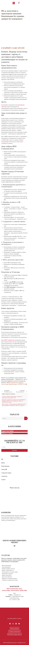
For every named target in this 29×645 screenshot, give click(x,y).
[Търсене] (26, 418)
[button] (14, 3)
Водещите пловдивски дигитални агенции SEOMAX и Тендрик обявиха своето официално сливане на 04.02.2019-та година (14, 401)
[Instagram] (13, 623)
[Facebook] (10, 623)
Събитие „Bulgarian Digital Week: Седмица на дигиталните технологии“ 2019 (12, 397)
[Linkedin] (16, 623)
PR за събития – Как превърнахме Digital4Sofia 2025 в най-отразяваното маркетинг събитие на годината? (14, 404)
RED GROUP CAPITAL (16, 618)
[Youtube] (19, 623)
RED (4, 642)
